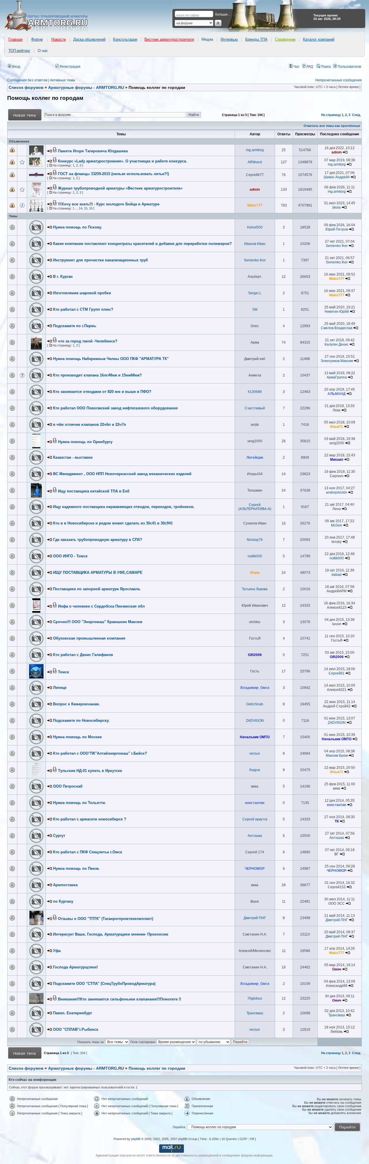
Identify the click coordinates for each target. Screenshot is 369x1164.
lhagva (254, 770)
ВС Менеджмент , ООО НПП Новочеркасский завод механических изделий (122, 474)
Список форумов (26, 1068)
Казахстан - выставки (73, 457)
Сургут (59, 835)
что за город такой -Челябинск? (87, 341)
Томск (63, 672)
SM (254, 310)
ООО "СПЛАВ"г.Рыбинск (75, 1029)
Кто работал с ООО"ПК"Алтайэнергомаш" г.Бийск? (100, 753)
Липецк (60, 687)
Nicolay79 (255, 540)
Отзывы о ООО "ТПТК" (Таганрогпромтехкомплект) (105, 918)
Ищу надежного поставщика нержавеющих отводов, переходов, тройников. (124, 507)
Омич (336, 969)
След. (356, 115)
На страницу (331, 115)
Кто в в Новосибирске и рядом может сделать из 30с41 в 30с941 (113, 523)
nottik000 (255, 556)
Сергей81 (336, 673)
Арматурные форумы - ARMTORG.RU (86, 1068)
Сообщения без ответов (27, 80)
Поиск (325, 67)
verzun (254, 753)
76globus (254, 998)
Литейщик (254, 458)
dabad (337, 575)
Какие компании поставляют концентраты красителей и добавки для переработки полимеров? (142, 243)
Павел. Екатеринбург (72, 1013)
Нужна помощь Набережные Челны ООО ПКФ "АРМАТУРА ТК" (111, 359)
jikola (336, 207)
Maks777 (254, 205)
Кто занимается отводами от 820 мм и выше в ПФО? (102, 391)
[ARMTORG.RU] (51, 16)
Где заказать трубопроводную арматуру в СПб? (97, 539)
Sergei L (254, 293)
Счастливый (255, 408)
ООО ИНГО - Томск (70, 556)
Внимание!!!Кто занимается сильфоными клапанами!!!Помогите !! (119, 999)
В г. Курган (63, 276)
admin (337, 152)
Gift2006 (255, 655)
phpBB (135, 1139)
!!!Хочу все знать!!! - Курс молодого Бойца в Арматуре (108, 204)
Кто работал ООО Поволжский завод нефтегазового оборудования (115, 408)
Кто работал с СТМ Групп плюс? (83, 309)
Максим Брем (337, 755)
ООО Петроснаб (67, 786)
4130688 (255, 392)
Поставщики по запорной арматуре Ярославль (96, 589)
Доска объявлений (89, 39)
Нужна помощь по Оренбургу (85, 442)
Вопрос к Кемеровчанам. (76, 704)
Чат (296, 67)
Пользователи (349, 67)
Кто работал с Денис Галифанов (83, 655)
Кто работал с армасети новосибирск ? (89, 819)
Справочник (285, 39)
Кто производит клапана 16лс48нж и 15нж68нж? (97, 375)
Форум (37, 39)
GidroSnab (254, 704)
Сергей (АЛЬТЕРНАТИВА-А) (254, 507)
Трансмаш (254, 1013)
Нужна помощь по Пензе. (76, 868)
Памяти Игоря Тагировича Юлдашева (93, 151)
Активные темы (62, 80)
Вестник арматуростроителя (169, 39)
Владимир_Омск (254, 688)
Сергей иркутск (254, 819)
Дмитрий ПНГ (255, 918)
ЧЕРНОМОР (255, 869)
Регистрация (69, 67)
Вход (15, 67)
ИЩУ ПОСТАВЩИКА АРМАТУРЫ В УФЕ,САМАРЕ (97, 572)
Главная (15, 39)
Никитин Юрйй (337, 312)
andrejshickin (336, 492)
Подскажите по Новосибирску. (81, 720)
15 (85, 208)
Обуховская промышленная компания (89, 638)
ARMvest (255, 162)
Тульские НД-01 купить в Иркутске (90, 770)
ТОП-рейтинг (19, 50)
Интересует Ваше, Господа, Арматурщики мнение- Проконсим (110, 934)
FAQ (309, 67)
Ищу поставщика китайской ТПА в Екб (93, 491)
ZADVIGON (255, 721)
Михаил (336, 460)
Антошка (255, 836)
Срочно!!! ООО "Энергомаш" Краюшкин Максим (97, 622)
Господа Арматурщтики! (75, 967)
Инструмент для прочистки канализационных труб (100, 260)
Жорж (255, 573)
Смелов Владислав (336, 328)
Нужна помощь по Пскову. (77, 227)
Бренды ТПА (256, 39)
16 (91, 208)
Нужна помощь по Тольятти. (79, 803)
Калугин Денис (337, 344)
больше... (222, 14)
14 (80, 208)
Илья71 (336, 427)
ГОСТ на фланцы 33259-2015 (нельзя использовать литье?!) (113, 174)
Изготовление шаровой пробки (82, 293)
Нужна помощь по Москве (77, 737)
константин (254, 803)
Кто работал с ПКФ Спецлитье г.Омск (87, 852)
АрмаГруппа (337, 377)
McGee (336, 525)
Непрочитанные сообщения (338, 80)
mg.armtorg (255, 150)
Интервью (229, 39)
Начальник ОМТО (255, 737)
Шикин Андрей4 (337, 177)
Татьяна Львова (255, 589)
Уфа (57, 951)
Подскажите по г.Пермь (74, 326)
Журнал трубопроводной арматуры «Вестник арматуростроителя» (120, 188)
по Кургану (63, 901)
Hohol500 (255, 227)
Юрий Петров (336, 229)
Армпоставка (65, 885)
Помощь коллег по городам (157, 1068)
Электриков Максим (337, 361)
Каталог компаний (318, 39)
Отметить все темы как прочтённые (332, 126)
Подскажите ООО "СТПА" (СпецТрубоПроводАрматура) (104, 983)
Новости (58, 39)
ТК (337, 821)
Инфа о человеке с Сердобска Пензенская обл (101, 606)
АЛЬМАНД (336, 394)
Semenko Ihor (337, 246)
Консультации (125, 39)
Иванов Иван (255, 244)
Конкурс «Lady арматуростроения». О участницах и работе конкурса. (122, 161)
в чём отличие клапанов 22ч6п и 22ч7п (89, 424)
